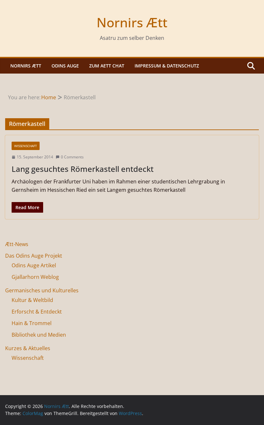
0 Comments (72, 157)
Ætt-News (16, 244)
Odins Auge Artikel (34, 265)
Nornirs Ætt (132, 22)
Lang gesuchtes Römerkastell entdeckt (83, 169)
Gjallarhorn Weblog (35, 276)
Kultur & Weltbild (32, 300)
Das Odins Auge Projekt (33, 255)
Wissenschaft (25, 146)
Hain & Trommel (32, 323)
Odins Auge (65, 66)
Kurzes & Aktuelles (27, 348)
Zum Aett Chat (106, 66)
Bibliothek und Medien (39, 334)
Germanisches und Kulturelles (42, 290)
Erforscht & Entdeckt (37, 311)
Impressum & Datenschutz (167, 66)
